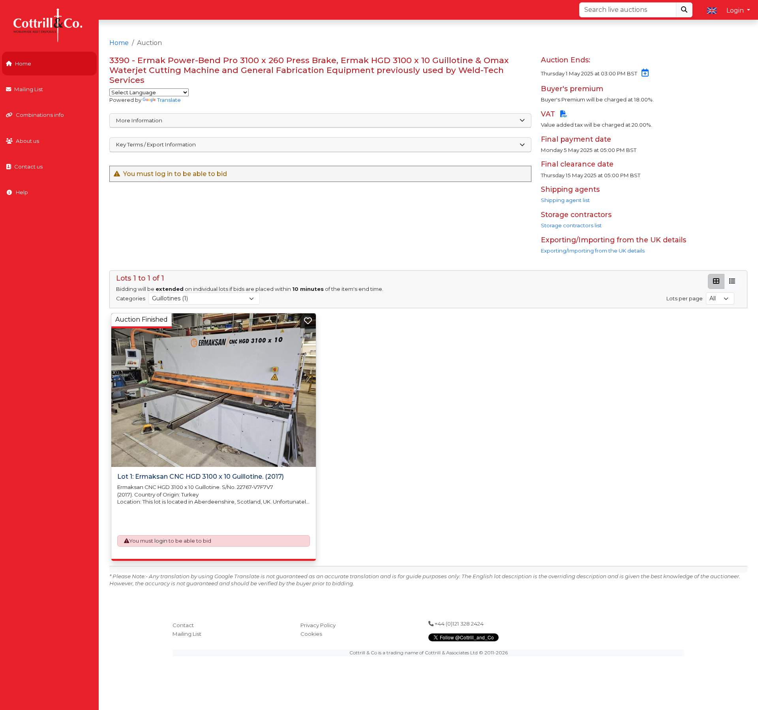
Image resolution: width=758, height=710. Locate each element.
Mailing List (28, 89)
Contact (183, 625)
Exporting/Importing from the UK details (593, 250)
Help (22, 192)
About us (27, 141)
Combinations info (40, 115)
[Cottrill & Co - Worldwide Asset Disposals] (49, 24)
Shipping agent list (565, 200)
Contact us (28, 166)
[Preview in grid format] (716, 281)
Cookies (311, 634)
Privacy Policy (318, 625)
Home (23, 63)
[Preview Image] (213, 390)
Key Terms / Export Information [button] (156, 144)
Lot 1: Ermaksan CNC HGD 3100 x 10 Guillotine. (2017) (200, 476)
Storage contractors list (571, 225)
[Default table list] (732, 281)
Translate (169, 100)
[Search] (684, 9)
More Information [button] (139, 120)
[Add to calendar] (643, 73)
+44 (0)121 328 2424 (458, 623)
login (160, 541)
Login (735, 10)
